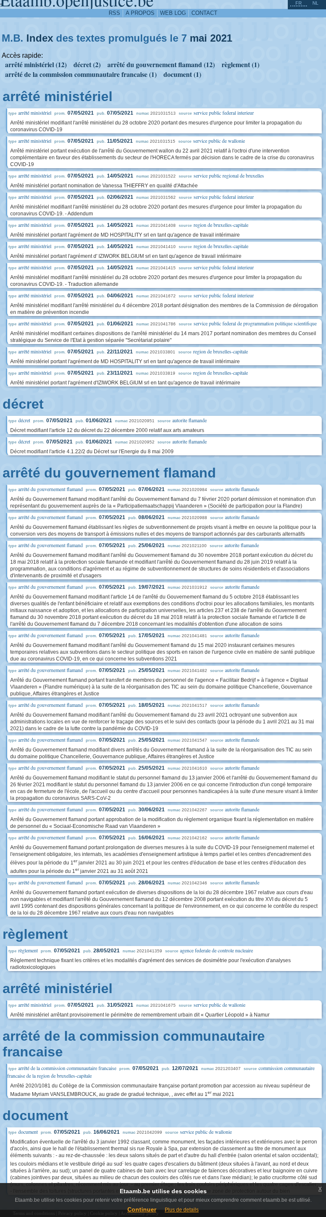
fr (298, 3)
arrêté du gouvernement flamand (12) (161, 64)
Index (39, 38)
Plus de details (182, 1210)
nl (315, 3)
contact (204, 13)
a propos (140, 13)
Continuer (141, 1209)
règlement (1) (240, 64)
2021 (221, 38)
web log (173, 13)
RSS (114, 13)
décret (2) (87, 64)
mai (198, 38)
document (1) (182, 74)
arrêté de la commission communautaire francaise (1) (81, 74)
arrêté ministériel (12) (36, 64)
